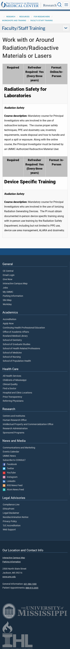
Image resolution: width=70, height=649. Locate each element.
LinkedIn (10, 481)
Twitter (9, 468)
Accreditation (9, 319)
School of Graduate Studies (16, 344)
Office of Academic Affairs (16, 332)
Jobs (5, 288)
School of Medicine (12, 353)
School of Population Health (17, 361)
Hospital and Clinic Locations (17, 392)
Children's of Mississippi (14, 380)
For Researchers (42, 17)
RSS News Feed (13, 485)
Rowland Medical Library (15, 336)
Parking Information (13, 296)
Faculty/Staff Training (41, 21)
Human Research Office (15, 420)
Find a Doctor (9, 388)
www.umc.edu (9, 576)
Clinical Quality (10, 384)
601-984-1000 (30, 584)
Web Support (9, 529)
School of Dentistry (12, 340)
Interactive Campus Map (15, 283)
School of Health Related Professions (21, 348)
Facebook (11, 464)
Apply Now (8, 323)
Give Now (7, 279)
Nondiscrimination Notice (15, 517)
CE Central (8, 271)
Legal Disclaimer (11, 513)
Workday (7, 304)
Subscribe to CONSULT (14, 460)
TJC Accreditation (12, 525)
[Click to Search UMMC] (60, 5)
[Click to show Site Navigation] (66, 5)
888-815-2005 (32, 588)
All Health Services (12, 376)
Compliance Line (11, 504)
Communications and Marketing (19, 447)
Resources (24, 17)
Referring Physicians (13, 401)
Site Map (7, 300)
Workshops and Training (14, 21)
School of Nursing (12, 357)
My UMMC (8, 292)
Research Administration (15, 428)
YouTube (10, 472)
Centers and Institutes (14, 416)
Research (49, 5)
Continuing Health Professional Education (24, 328)
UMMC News (9, 456)
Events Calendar (11, 452)
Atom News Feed (14, 489)
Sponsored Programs (13, 432)
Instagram (11, 477)
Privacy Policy (10, 521)
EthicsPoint (8, 509)
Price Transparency (12, 397)
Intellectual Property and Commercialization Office (28, 424)
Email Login (8, 275)
